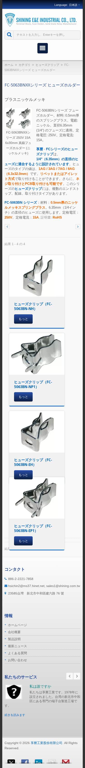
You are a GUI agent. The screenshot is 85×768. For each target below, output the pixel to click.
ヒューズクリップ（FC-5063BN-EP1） (33, 528)
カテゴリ (24, 65)
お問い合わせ (17, 660)
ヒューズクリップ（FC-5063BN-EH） (33, 462)
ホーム (9, 65)
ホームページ (17, 625)
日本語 (73, 5)
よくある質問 (17, 653)
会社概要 (14, 632)
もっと (23, 319)
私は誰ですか (40, 686)
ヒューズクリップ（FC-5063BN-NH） (33, 306)
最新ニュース (17, 646)
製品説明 (14, 639)
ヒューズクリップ (47, 65)
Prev (69, 676)
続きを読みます (15, 715)
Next (76, 676)
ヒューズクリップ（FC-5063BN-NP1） (33, 384)
